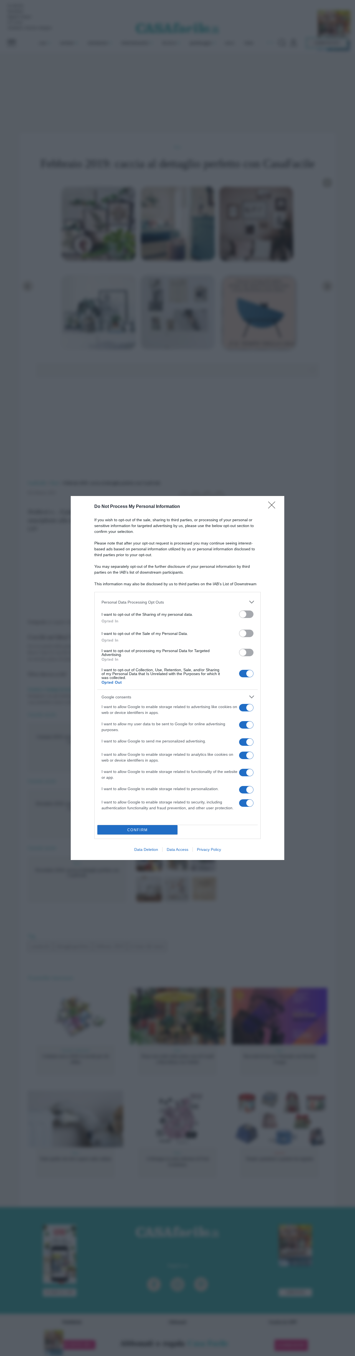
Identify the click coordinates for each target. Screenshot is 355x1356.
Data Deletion (146, 849)
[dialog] (177, 678)
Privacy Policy (209, 849)
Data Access (177, 849)
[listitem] (177, 602)
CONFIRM (137, 830)
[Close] (273, 507)
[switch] (246, 614)
